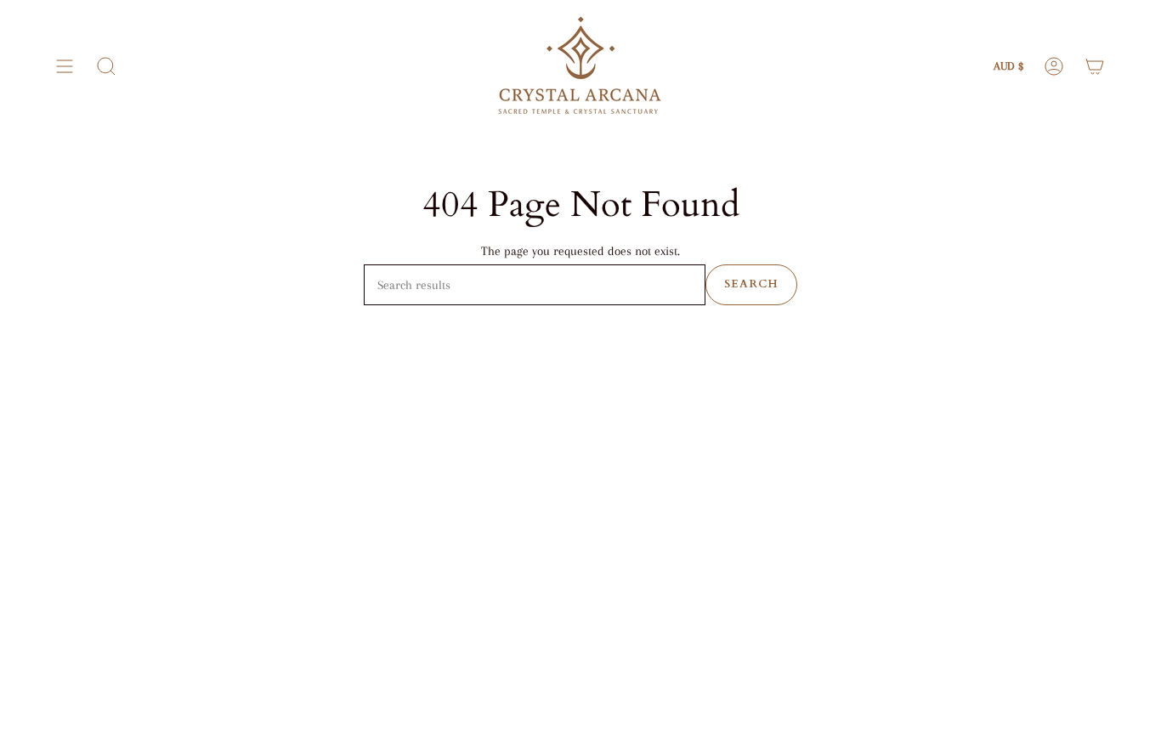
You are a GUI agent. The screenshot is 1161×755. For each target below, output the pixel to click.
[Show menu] (64, 66)
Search (751, 284)
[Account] (1054, 66)
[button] (106, 66)
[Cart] (1095, 66)
